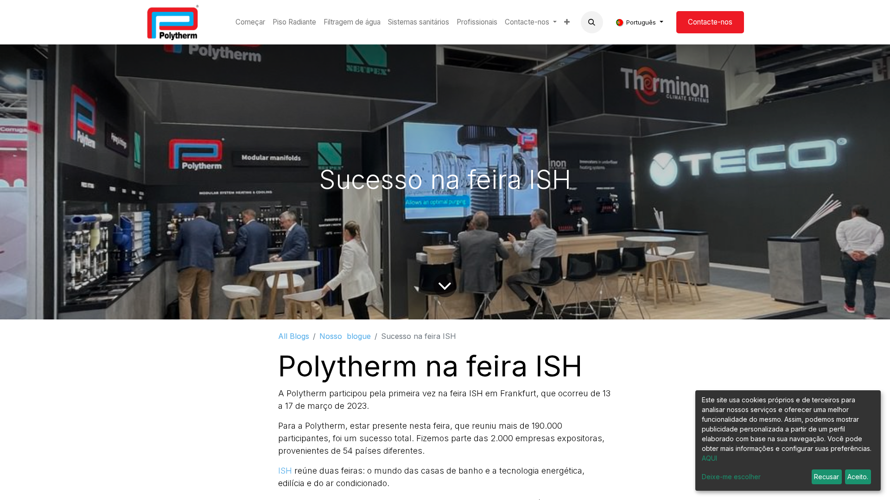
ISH (286, 470)
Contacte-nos (710, 22)
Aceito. (857, 477)
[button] (592, 22)
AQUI (709, 458)
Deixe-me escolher (731, 477)
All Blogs (293, 336)
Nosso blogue (345, 336)
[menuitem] (250, 22)
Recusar (826, 477)
